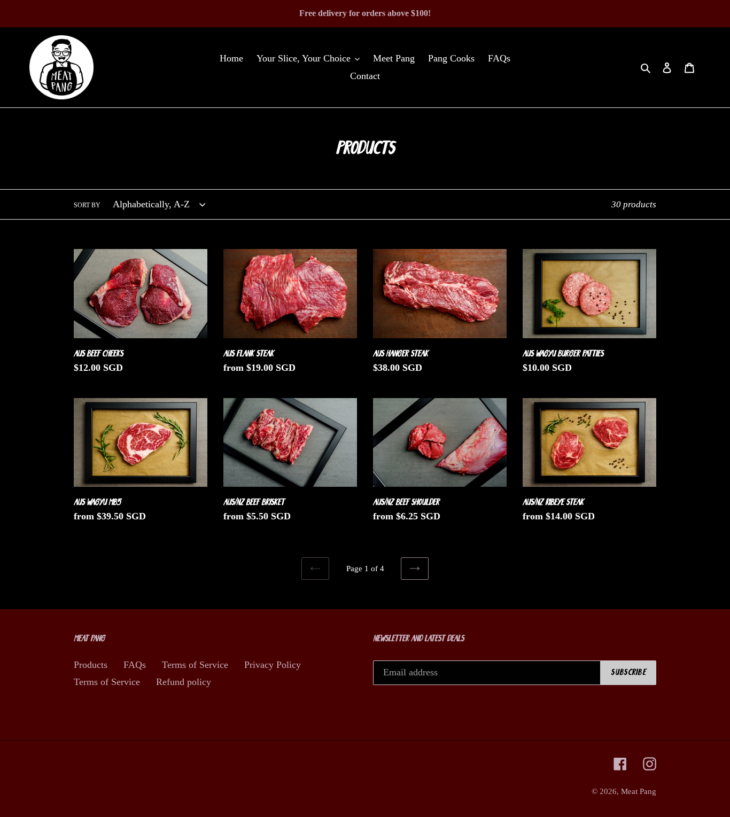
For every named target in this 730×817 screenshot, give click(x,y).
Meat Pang (638, 791)
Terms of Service (195, 664)
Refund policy (183, 681)
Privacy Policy (272, 664)
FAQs (134, 664)
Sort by (87, 205)
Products (90, 664)
